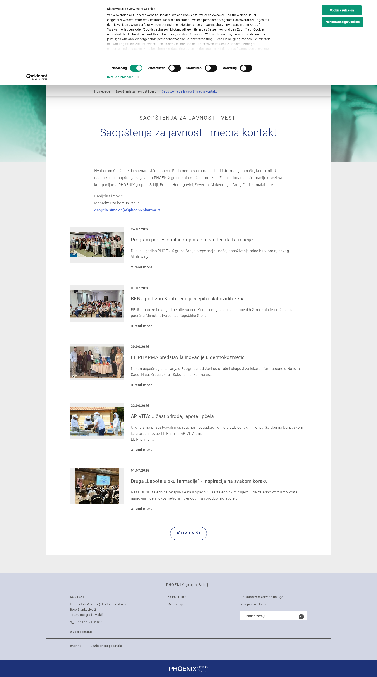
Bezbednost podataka (107, 646)
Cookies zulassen (342, 10)
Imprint (75, 646)
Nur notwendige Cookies (343, 22)
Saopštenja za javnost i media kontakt (189, 91)
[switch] (174, 68)
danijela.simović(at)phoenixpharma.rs (127, 210)
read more (143, 267)
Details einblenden (120, 77)
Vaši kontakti (82, 632)
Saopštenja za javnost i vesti (136, 91)
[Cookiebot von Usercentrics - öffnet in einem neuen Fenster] (37, 77)
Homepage (102, 91)
